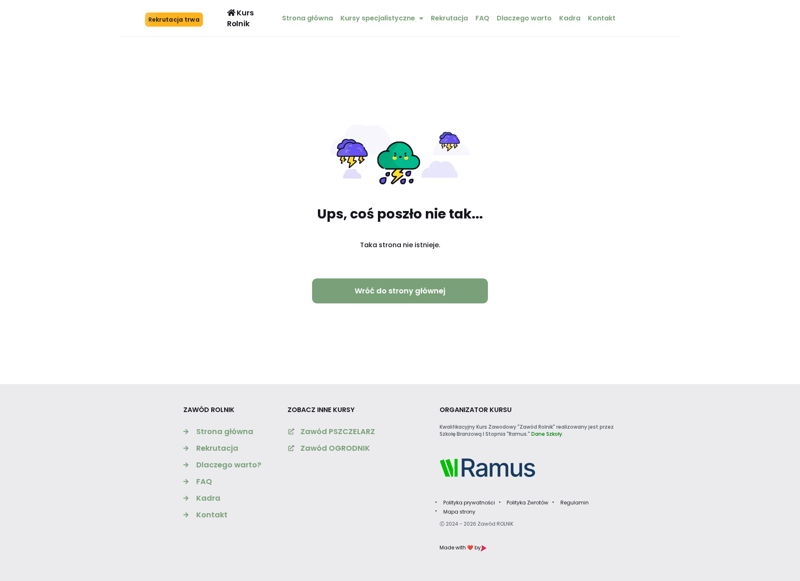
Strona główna (307, 18)
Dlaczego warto (524, 18)
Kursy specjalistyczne (377, 18)
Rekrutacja (449, 18)
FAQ (482, 18)
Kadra (569, 18)
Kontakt (601, 18)
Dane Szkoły (546, 433)
